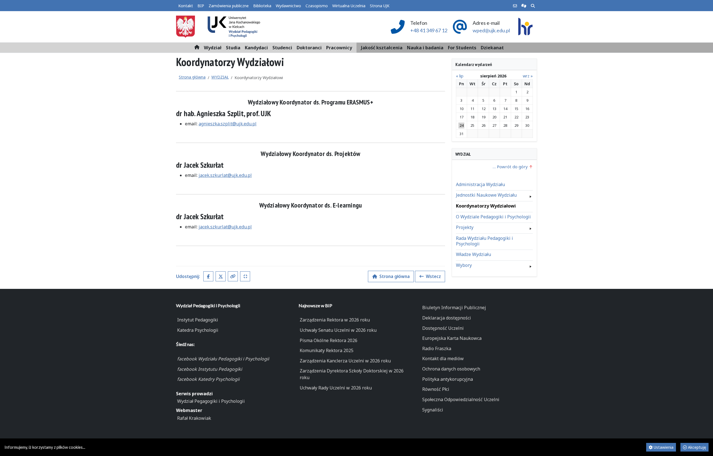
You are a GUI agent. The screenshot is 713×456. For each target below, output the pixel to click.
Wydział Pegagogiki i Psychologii (211, 401)
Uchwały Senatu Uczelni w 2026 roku (338, 330)
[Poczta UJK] (515, 6)
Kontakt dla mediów (443, 358)
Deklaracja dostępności (446, 318)
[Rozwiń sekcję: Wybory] (530, 265)
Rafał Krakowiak (194, 418)
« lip (459, 76)
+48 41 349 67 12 (428, 30)
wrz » (528, 76)
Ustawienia (663, 447)
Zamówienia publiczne (229, 5)
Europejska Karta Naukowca (452, 338)
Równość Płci (435, 389)
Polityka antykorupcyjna (447, 379)
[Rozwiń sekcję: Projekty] (530, 227)
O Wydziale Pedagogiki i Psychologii (493, 217)
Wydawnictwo (288, 5)
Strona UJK (379, 5)
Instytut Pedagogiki (197, 320)
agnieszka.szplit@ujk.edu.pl (228, 124)
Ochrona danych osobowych (451, 369)
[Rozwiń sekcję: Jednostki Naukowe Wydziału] (530, 195)
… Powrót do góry (511, 166)
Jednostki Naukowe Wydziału (486, 195)
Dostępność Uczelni (443, 328)
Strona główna (192, 77)
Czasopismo (317, 5)
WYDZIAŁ (220, 77)
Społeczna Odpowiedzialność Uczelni (460, 399)
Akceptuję (696, 447)
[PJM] (524, 6)
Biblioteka (262, 5)
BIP (200, 5)
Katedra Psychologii (197, 330)
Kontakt (185, 5)
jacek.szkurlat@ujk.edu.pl (225, 175)
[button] (213, 48)
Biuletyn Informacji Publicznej (454, 307)
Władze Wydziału (473, 254)
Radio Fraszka (436, 348)
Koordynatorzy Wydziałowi (486, 206)
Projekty (464, 227)
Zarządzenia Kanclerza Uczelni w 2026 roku (345, 361)
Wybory (464, 265)
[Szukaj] (533, 6)
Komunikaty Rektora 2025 (326, 350)
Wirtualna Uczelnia (348, 5)
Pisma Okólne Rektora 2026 (328, 340)
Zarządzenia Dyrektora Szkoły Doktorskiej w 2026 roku (352, 374)
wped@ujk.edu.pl (491, 30)
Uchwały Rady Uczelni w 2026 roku (336, 388)
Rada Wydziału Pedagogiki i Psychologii (484, 241)
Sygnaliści (432, 410)
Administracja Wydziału (480, 184)
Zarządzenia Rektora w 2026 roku (335, 320)
